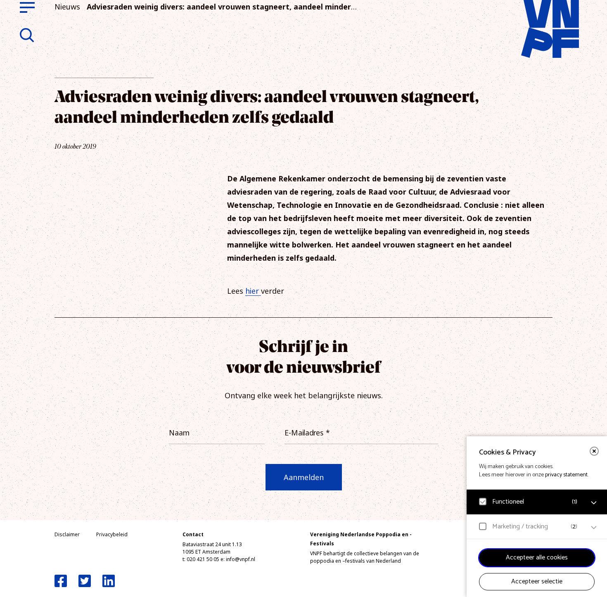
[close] (594, 451)
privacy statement (566, 475)
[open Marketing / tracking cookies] (594, 527)
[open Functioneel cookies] (594, 503)
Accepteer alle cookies (537, 557)
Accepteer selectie (536, 581)
